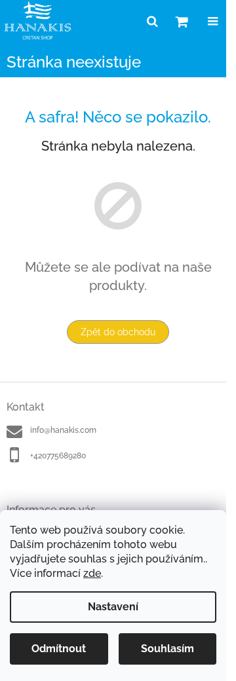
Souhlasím (167, 648)
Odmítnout (58, 648)
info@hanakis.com (63, 430)
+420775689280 (58, 455)
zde (92, 573)
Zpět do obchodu (118, 332)
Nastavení (113, 606)
